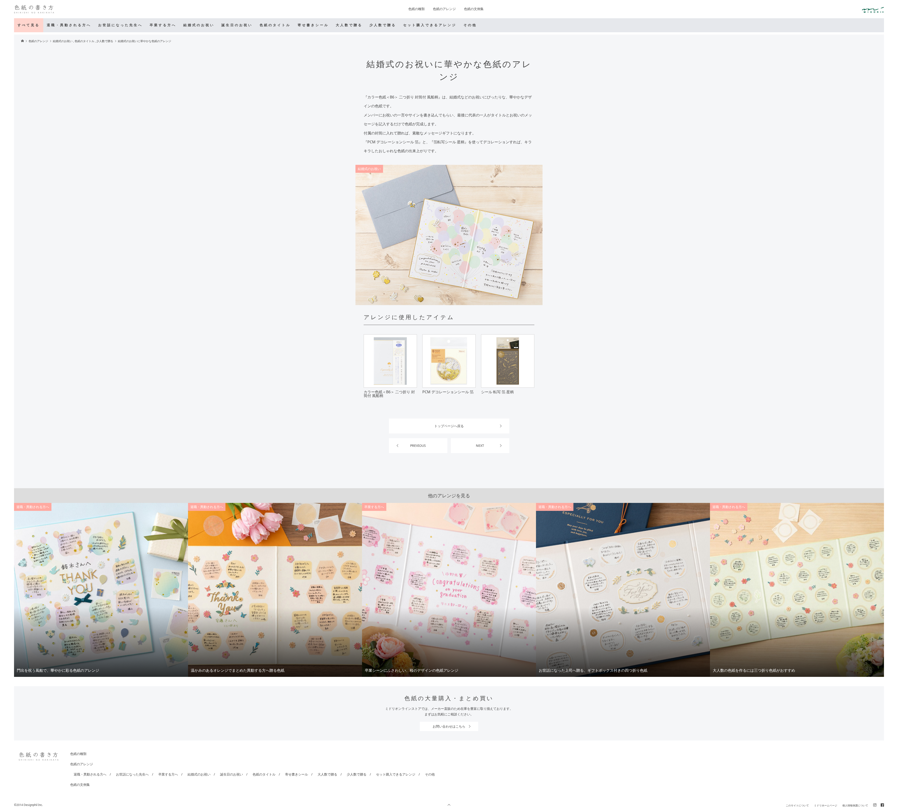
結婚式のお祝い (198, 25)
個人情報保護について (855, 805)
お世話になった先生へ (120, 25)
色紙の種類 (416, 9)
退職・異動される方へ (69, 25)
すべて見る (29, 25)
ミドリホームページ (825, 805)
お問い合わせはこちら (449, 726)
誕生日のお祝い (237, 25)
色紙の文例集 (474, 9)
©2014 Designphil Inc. (28, 805)
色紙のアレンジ (444, 9)
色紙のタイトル (275, 25)
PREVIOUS (418, 445)
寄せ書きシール (313, 25)
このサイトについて (797, 805)
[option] (101, 590)
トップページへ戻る (449, 426)
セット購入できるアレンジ (429, 25)
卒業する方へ (163, 25)
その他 (470, 25)
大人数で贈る (349, 25)
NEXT (480, 445)
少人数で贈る (382, 25)
